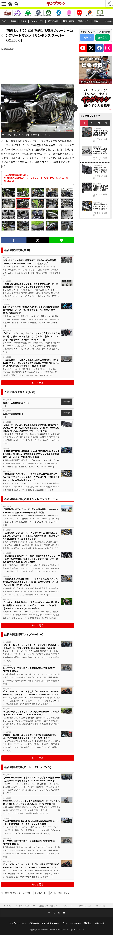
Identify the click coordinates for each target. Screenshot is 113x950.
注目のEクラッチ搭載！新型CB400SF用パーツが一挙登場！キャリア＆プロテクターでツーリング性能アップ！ (30, 262)
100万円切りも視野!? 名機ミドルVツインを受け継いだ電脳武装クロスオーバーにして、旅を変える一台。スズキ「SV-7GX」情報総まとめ (31, 310)
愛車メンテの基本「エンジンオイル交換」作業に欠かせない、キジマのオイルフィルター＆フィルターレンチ (29, 736)
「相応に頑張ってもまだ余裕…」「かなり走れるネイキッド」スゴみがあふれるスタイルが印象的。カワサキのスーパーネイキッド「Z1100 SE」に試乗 (31, 582)
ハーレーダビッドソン (59, 892)
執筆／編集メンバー (50, 923)
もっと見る (38, 383)
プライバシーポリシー (71, 923)
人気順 (23, 21)
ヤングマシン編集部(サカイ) (100, 158)
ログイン (87, 37)
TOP (4, 21)
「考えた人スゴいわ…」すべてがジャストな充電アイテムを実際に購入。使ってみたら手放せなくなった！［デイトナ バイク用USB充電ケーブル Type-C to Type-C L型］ (31, 336)
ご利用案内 (34, 923)
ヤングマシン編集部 (100, 140)
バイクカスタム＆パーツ (25, 905)
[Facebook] (13, 240)
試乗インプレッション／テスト (18, 892)
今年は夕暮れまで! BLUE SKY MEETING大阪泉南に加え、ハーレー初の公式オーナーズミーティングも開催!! (31, 822)
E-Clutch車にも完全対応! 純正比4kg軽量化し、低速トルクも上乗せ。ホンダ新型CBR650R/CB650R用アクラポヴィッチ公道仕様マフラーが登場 (100, 188)
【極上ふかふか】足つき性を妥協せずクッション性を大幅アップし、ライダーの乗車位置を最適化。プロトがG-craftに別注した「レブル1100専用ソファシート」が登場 (31, 427)
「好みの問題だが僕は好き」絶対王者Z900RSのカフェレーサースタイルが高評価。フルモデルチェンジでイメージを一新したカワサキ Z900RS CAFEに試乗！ (31, 558)
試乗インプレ (84, 21)
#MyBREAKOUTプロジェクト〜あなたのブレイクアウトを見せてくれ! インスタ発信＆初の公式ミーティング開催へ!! (31, 802)
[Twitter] (37, 240)
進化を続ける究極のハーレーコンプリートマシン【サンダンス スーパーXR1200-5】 (72, 905)
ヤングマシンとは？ (17, 923)
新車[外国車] (68, 21)
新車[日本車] (53, 21)
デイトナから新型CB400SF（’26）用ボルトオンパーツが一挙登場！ (100, 151)
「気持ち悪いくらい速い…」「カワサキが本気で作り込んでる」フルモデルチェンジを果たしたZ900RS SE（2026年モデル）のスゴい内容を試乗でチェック (31, 477)
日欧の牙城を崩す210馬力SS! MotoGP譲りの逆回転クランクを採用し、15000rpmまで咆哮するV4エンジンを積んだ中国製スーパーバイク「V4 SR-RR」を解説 (31, 454)
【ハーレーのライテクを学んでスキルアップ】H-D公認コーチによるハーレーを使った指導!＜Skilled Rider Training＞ (31, 646)
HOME (8, 905)
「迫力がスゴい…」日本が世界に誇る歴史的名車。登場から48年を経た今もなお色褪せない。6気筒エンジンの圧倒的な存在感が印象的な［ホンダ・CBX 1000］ (100, 133)
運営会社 (88, 923)
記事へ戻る (109, 5)
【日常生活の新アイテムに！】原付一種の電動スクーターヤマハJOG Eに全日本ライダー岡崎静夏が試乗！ (30, 511)
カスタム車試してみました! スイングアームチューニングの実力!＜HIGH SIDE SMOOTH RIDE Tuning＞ (31, 713)
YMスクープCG (37, 21)
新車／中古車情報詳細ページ (16, 402)
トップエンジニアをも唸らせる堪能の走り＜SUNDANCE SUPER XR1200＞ (29, 670)
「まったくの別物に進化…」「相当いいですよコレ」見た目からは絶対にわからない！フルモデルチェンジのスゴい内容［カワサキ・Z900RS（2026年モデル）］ (31, 605)
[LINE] (61, 240)
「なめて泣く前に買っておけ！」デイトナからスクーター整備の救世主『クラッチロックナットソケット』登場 (30, 285)
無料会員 (102, 37)
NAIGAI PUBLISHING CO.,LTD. (54, 929)
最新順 (13, 21)
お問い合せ (99, 923)
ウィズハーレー (41, 892)
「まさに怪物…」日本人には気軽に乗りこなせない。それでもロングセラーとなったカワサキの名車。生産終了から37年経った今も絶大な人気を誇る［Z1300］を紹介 (31, 362)
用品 (96, 21)
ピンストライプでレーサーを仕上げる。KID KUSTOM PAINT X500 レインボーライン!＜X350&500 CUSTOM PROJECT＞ (31, 693)
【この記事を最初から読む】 (37, 177)
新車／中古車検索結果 (13, 413)
